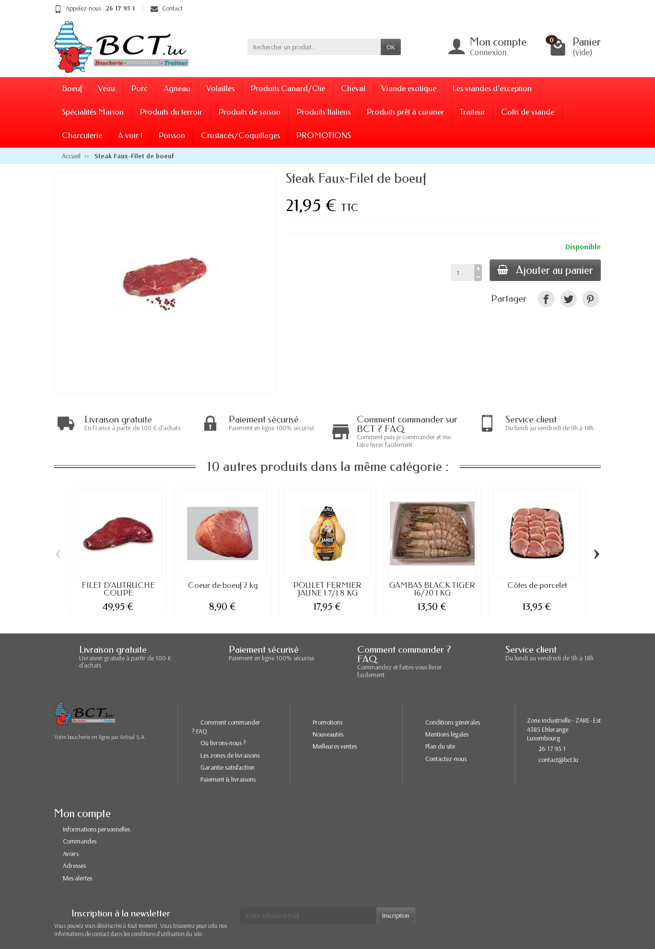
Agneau (177, 88)
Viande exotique (408, 88)
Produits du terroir (171, 112)
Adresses (74, 865)
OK (390, 47)
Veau (106, 88)
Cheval (353, 88)
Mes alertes (77, 878)
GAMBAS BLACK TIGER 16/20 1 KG (432, 589)
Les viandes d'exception (492, 88)
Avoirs (71, 853)
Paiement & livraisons (228, 779)
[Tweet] (568, 299)
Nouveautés (328, 734)
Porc (139, 88)
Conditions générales (452, 722)
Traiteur (472, 112)
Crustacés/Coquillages (240, 135)
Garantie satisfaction (227, 767)
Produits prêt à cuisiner (405, 112)
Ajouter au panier (554, 270)
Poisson (171, 135)
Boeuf (72, 88)
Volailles (220, 88)
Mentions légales (446, 734)
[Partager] (546, 299)
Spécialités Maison (93, 112)
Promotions (327, 722)
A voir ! (130, 135)
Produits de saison (249, 112)
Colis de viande (527, 112)
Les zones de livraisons (229, 755)
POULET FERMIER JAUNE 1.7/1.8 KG (327, 589)
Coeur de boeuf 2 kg (223, 585)
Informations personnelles (96, 829)
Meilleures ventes (335, 746)
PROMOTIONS (323, 135)
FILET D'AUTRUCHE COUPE (118, 589)
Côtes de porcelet (537, 585)
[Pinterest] (590, 299)
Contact (172, 8)
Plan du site (440, 746)
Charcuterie (82, 135)
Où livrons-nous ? (223, 742)
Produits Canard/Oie (287, 88)
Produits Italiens (323, 112)
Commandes (79, 841)
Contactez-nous (446, 758)
